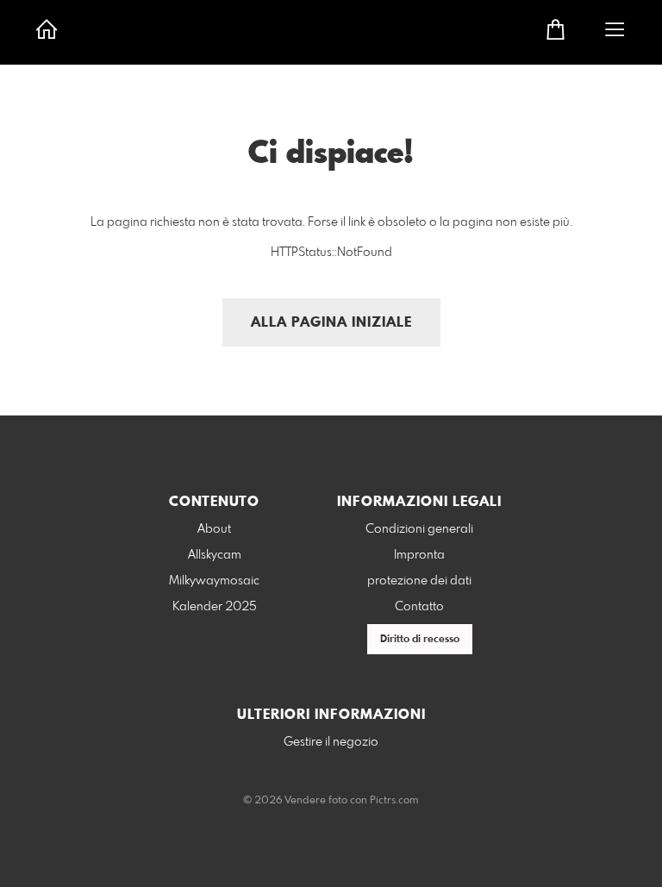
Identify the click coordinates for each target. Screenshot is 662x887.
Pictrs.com (394, 801)
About (214, 529)
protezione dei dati (419, 581)
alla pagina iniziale (331, 322)
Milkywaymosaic (214, 581)
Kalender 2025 (214, 607)
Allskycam (214, 555)
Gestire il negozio (331, 742)
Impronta (419, 555)
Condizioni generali (419, 529)
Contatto (419, 607)
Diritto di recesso (419, 639)
